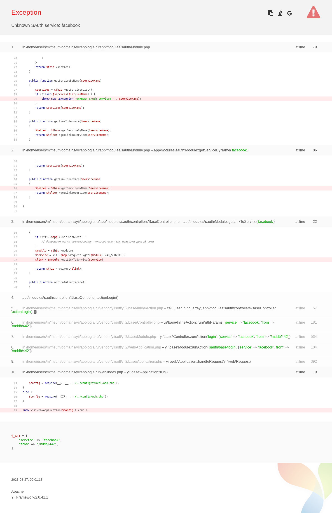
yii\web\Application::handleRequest (194, 361)
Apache (17, 491)
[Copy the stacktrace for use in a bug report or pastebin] (270, 13)
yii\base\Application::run (146, 372)
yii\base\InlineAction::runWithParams (193, 322)
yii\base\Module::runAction (186, 347)
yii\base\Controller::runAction (183, 337)
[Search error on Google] (289, 13)
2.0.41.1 (41, 497)
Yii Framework (22, 497)
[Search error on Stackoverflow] (280, 13)
